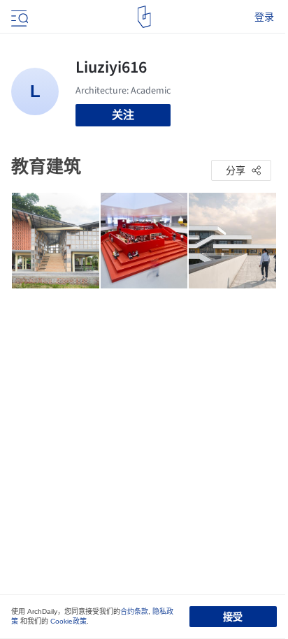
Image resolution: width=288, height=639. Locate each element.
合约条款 (134, 611)
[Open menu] (18, 17)
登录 (264, 17)
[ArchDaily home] (144, 17)
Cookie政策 (68, 621)
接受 (233, 616)
